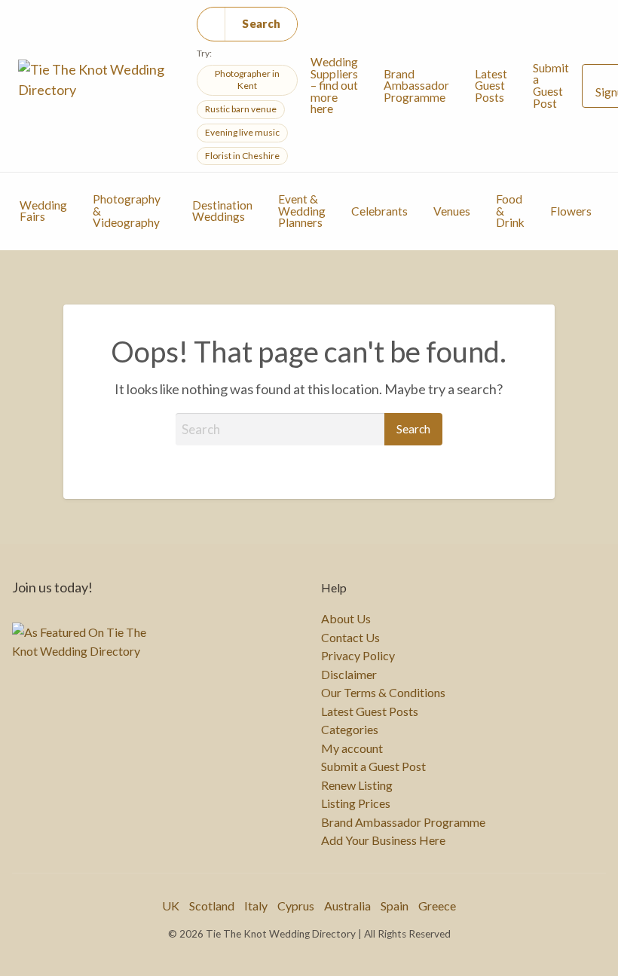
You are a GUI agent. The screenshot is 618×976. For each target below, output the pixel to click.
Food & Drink (510, 210)
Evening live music (242, 132)
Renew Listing (357, 785)
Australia (347, 905)
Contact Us (350, 638)
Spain (394, 905)
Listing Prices (355, 803)
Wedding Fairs (43, 211)
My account (352, 748)
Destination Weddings (222, 211)
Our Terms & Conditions (383, 693)
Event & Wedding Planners (302, 210)
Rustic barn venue (241, 109)
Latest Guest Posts (491, 85)
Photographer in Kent (247, 80)
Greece (437, 905)
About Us (346, 619)
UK (170, 905)
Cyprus (295, 905)
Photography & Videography (127, 210)
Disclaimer (349, 675)
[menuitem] (334, 85)
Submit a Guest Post (551, 85)
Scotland (211, 905)
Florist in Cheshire (242, 155)
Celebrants (379, 211)
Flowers (571, 211)
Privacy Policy (358, 656)
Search (261, 23)
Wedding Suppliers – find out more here (334, 85)
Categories (349, 730)
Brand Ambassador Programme (416, 85)
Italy (256, 905)
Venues (451, 211)
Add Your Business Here (383, 840)
